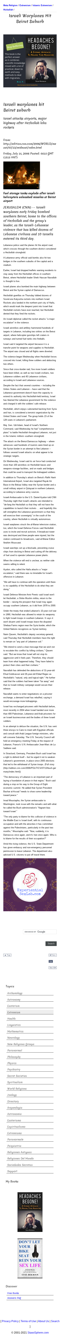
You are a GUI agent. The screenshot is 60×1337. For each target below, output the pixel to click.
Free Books (13, 1293)
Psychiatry (13, 1069)
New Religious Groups (20, 1044)
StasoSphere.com (38, 1332)
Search (55, 1321)
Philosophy (14, 1057)
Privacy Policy (10, 1321)
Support (12, 1171)
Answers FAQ (14, 1298)
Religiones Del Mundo (20, 1158)
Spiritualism (14, 1082)
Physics (11, 1063)
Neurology (13, 1037)
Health (11, 1018)
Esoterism (13, 1006)
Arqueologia (14, 1107)
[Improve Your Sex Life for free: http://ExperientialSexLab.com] (30, 884)
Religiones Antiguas (19, 1152)
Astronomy (13, 999)
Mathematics (15, 1031)
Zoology (12, 1095)
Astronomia (14, 1114)
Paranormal (14, 1050)
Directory (13, 1101)
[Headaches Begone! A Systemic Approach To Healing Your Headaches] (30, 60)
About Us (43, 1321)
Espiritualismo (16, 1127)
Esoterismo (14, 1120)
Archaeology (14, 993)
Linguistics (14, 1025)
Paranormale (15, 1139)
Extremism (13, 1012)
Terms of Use (28, 1321)
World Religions (17, 1088)
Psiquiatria (14, 1146)
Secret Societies (17, 1076)
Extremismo (14, 1133)
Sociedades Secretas (20, 1165)
